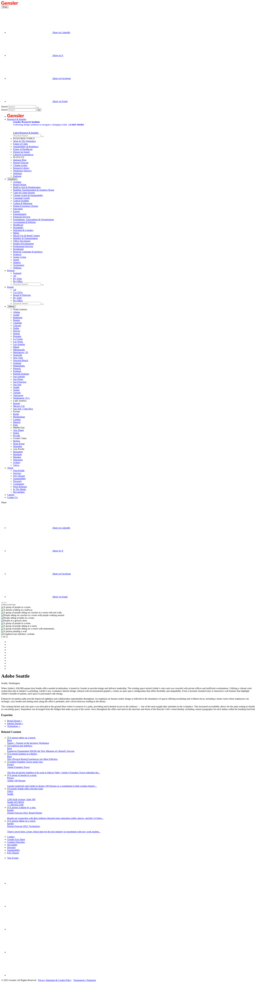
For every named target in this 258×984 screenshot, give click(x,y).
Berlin (16, 414)
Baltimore (17, 317)
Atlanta (16, 312)
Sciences (17, 254)
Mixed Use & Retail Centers (26, 235)
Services (17, 473)
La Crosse (18, 339)
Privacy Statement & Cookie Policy (55, 980)
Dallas (16, 328)
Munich (16, 422)
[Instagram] (29, 906)
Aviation (17, 182)
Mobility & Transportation (25, 238)
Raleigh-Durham (21, 374)
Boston (16, 320)
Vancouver (18, 395)
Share (4, 7)
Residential (18, 249)
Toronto (17, 392)
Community (18, 484)
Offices (11, 306)
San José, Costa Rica (23, 409)
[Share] (2, 602)
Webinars (17, 173)
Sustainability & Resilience (26, 146)
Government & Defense (24, 222)
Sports (16, 259)
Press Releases (20, 486)
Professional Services (23, 246)
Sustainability (19, 478)
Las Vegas (18, 341)
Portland (17, 371)
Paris (15, 425)
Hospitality (18, 227)
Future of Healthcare (23, 149)
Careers (10, 494)
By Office (18, 281)
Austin (16, 315)
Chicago (17, 325)
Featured (17, 273)
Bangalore (18, 451)
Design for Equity (21, 152)
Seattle (16, 387)
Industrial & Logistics (23, 230)
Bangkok (17, 454)
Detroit (16, 333)
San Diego (18, 379)
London (17, 419)
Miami (16, 347)
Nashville (17, 355)
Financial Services (21, 217)
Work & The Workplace (24, 141)
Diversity (17, 481)
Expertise (12, 179)
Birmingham (19, 417)
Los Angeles (19, 344)
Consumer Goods (21, 198)
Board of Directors (22, 295)
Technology (18, 265)
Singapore (18, 460)
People (10, 287)
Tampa (16, 390)
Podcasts (17, 176)
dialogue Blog (19, 160)
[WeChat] (29, 975)
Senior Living (19, 257)
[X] (29, 929)
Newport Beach (20, 360)
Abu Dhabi (18, 430)
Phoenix (17, 368)
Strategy (17, 262)
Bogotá (16, 403)
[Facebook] (29, 952)
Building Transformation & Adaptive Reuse (33, 190)
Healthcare (18, 225)
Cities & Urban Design (24, 192)
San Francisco (19, 382)
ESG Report (19, 476)
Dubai (16, 433)
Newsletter (12, 844)
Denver (16, 331)
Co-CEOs (18, 292)
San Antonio (19, 376)
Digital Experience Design (25, 206)
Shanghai (17, 446)
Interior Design (15, 723)
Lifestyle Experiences (23, 154)
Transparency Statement (84, 980)
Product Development (23, 243)
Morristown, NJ (20, 352)
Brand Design (19, 184)
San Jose (17, 384)
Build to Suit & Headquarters (27, 187)
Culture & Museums (22, 203)
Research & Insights (16, 119)
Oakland (17, 363)
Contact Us (12, 497)
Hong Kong (18, 443)
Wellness (17, 268)
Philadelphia (19, 366)
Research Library (21, 168)
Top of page (13, 858)
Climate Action (20, 165)
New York (18, 357)
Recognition (19, 492)
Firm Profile (18, 470)
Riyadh (16, 435)
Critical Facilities (21, 200)
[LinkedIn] (29, 883)
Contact (10, 836)
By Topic (17, 278)
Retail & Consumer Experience (28, 251)
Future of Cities (20, 144)
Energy (16, 211)
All (14, 276)
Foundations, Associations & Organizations (33, 219)
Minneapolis (19, 349)
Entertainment (19, 214)
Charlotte (17, 323)
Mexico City (19, 406)
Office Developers (21, 241)
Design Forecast (20, 162)
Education (18, 208)
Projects (11, 270)
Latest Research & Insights (25, 132)
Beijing (16, 441)
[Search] (37, 107)
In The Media (19, 489)
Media (16, 233)
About (10, 468)
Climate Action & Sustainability (28, 195)
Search (4, 106)
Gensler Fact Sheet (16, 839)
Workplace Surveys (22, 170)
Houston (17, 336)
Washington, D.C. (21, 398)
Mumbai (17, 457)
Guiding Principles (16, 842)
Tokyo (16, 465)
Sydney (16, 462)
